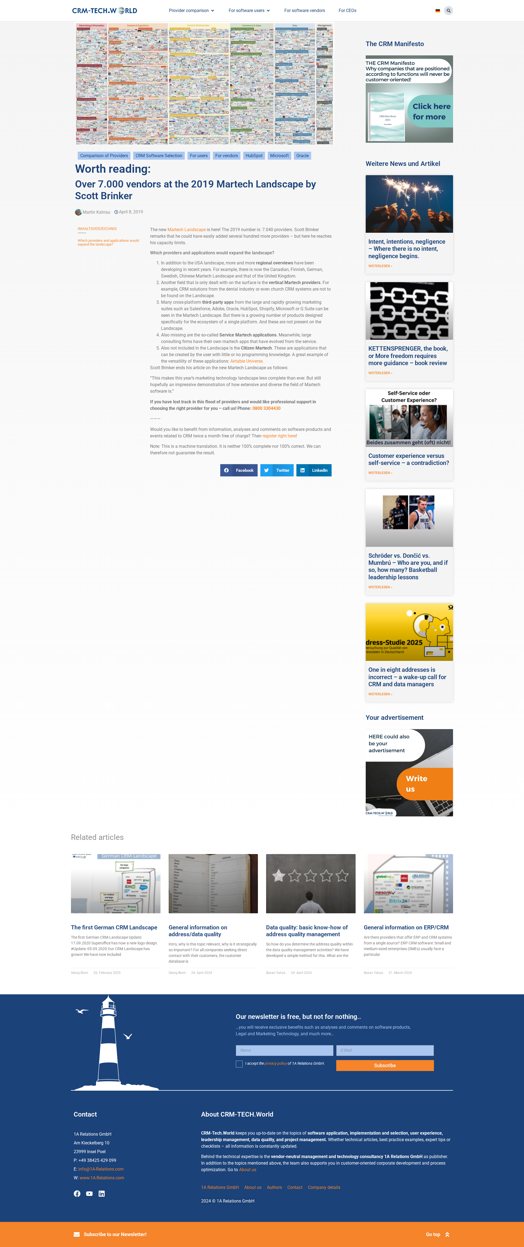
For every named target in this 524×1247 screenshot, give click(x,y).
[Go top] (447, 1234)
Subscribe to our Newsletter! (115, 1234)
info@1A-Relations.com (101, 1169)
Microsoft (279, 155)
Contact (294, 1187)
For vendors (226, 155)
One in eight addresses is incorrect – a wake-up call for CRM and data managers (407, 677)
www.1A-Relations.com (102, 1177)
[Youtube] (89, 1193)
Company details (324, 1187)
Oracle (302, 155)
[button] (448, 10)
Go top (433, 1234)
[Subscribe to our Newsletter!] (77, 1234)
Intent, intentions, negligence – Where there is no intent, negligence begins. (406, 248)
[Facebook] (77, 1193)
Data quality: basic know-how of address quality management (307, 931)
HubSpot (254, 155)
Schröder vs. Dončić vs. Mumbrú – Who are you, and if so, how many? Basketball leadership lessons (408, 566)
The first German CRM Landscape (114, 927)
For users (199, 155)
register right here (279, 435)
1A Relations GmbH (220, 1187)
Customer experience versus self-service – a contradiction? (408, 459)
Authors (274, 1187)
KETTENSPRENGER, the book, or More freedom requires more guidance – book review (408, 355)
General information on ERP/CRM (406, 927)
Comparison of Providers (104, 155)
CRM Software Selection (159, 155)
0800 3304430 (266, 408)
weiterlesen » (380, 266)
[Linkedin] (101, 1193)
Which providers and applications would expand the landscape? (108, 242)
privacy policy (276, 1063)
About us (247, 1169)
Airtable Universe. (247, 361)
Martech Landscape (187, 229)
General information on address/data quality (198, 931)
